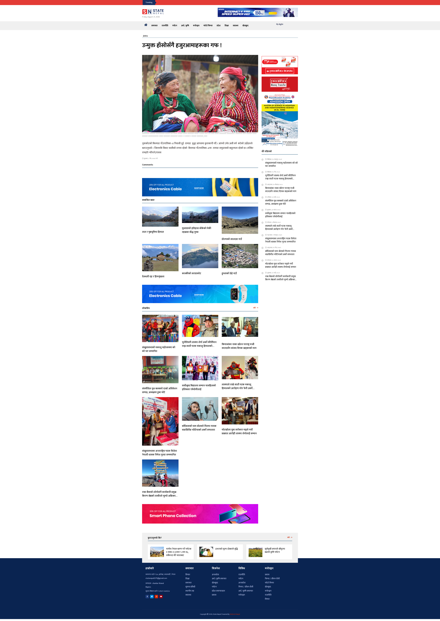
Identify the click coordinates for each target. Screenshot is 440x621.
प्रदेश (218, 25)
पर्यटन (174, 25)
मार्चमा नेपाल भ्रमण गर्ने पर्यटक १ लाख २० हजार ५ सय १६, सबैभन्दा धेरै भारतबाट (178, 552)
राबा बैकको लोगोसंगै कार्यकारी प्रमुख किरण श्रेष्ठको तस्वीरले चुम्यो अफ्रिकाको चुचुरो (160, 496)
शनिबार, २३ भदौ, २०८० (273, 197)
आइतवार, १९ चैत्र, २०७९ (274, 247)
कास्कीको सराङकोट (191, 273)
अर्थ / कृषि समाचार (219, 578)
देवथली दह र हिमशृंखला (153, 276)
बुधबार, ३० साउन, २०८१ (273, 209)
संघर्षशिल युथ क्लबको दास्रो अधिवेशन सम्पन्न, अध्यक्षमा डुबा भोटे (159, 390)
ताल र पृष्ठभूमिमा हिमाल (153, 232)
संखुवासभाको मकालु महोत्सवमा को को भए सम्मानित (158, 349)
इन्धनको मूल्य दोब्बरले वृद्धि (226, 549)
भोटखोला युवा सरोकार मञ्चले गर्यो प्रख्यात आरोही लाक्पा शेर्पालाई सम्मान (239, 432)
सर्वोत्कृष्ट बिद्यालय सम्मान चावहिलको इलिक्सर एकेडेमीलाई (199, 387)
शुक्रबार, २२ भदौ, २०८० (273, 272)
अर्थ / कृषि (185, 25)
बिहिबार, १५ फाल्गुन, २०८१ (274, 159)
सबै (254, 308)
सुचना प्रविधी (190, 587)
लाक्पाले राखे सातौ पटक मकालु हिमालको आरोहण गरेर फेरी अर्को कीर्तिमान (237, 388)
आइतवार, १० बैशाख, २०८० (275, 184)
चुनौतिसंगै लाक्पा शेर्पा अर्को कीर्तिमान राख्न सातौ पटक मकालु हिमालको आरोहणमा (199, 346)
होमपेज (145, 36)
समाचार (154, 25)
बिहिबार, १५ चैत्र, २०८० (273, 172)
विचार (187, 574)
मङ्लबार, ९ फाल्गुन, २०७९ (274, 235)
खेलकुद (245, 25)
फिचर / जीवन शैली (245, 587)
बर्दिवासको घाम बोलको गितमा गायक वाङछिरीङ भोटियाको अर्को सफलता (199, 428)
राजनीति (165, 25)
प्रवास (214, 595)
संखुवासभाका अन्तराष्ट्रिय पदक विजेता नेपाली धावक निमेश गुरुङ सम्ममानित (159, 453)
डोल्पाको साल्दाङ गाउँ (232, 239)
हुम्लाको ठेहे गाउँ (229, 273)
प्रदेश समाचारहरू (218, 591)
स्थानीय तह (189, 591)
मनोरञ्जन (196, 25)
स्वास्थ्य (235, 25)
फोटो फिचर (208, 25)
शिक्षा (227, 25)
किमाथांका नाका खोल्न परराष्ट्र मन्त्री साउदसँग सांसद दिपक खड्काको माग (239, 346)
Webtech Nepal (235, 614)
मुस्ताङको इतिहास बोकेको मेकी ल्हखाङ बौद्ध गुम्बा (196, 230)
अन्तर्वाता (215, 574)
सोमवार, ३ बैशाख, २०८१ (274, 222)
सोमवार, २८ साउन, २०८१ (274, 260)
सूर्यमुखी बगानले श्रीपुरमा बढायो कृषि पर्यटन (275, 550)
